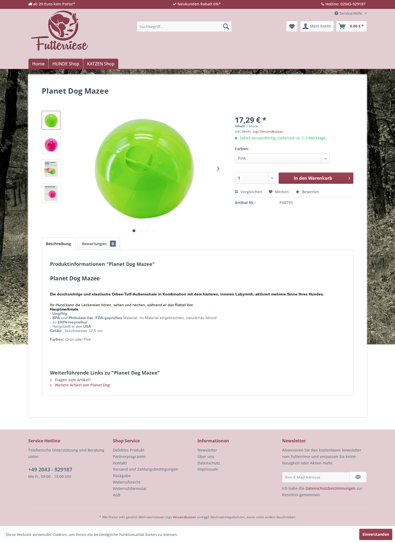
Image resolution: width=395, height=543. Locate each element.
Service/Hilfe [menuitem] (350, 13)
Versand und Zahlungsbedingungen (145, 469)
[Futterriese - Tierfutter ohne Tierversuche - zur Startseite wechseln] (59, 30)
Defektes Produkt (128, 450)
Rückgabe (122, 475)
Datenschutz (209, 463)
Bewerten (310, 191)
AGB (116, 495)
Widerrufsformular (130, 488)
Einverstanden (375, 534)
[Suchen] (226, 26)
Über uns (206, 456)
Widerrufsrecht (126, 482)
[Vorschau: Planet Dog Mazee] (51, 120)
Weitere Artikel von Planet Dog (82, 384)
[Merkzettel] (292, 26)
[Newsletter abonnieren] (358, 477)
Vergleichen (250, 191)
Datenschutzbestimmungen (331, 488)
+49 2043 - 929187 (50, 469)
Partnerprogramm (129, 456)
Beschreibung (58, 243)
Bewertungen (98, 243)
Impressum (208, 469)
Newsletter (207, 450)
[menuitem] (184, 26)
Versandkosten (184, 517)
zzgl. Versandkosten (268, 131)
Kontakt (120, 463)
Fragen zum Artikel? (72, 379)
